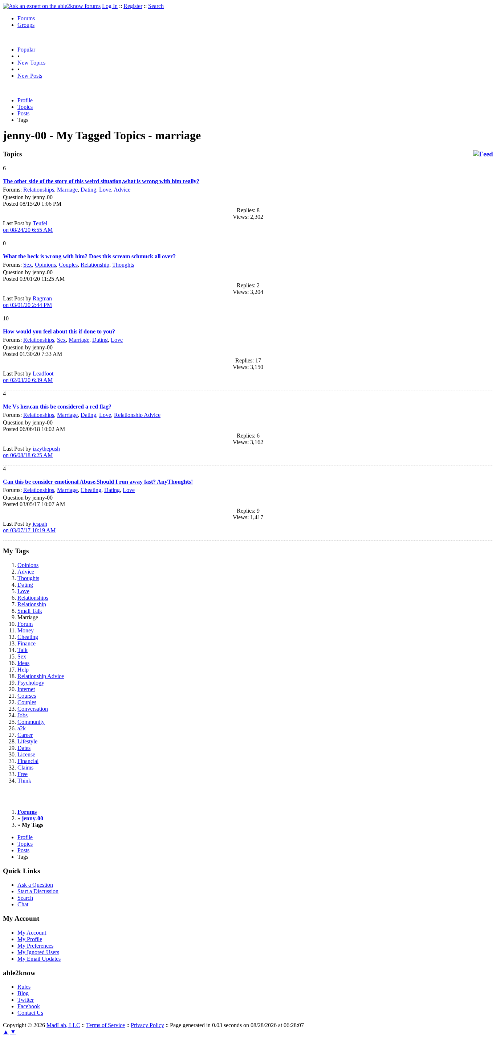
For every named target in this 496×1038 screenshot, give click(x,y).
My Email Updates (39, 959)
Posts (23, 113)
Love (105, 189)
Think (24, 781)
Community (31, 722)
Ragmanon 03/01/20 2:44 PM (27, 301)
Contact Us (30, 1013)
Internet (26, 689)
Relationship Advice (137, 415)
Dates (24, 748)
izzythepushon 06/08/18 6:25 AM (31, 452)
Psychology (30, 683)
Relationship (95, 265)
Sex (27, 265)
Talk (22, 650)
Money (25, 630)
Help (23, 669)
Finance (26, 643)
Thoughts (123, 265)
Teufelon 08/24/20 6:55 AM (28, 226)
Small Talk (29, 611)
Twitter (25, 1000)
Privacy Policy (147, 1025)
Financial (27, 761)
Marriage (67, 189)
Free (22, 774)
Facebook (28, 1006)
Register (132, 6)
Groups (25, 25)
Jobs (22, 715)
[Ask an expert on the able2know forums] (52, 6)
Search (156, 6)
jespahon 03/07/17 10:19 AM (29, 527)
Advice (122, 189)
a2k (21, 728)
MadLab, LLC (63, 1025)
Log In (110, 6)
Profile (25, 100)
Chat (22, 904)
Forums (26, 18)
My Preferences (35, 946)
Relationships (38, 189)
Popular (26, 49)
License (26, 754)
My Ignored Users (38, 952)
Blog (23, 993)
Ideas (23, 663)
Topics (25, 107)
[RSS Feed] (483, 154)
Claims (25, 767)
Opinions (45, 265)
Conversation (32, 709)
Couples (68, 265)
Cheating (91, 490)
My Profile (29, 939)
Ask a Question (35, 885)
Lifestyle (27, 741)
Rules (24, 987)
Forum (25, 624)
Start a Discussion (37, 891)
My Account (31, 933)
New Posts (29, 76)
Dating (88, 189)
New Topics (31, 63)
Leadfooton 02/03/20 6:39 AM (28, 376)
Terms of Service (105, 1025)
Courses (26, 696)
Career (25, 735)
